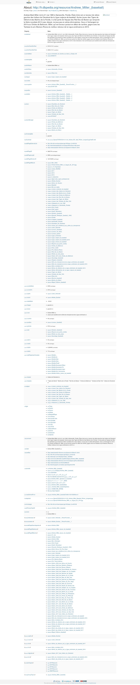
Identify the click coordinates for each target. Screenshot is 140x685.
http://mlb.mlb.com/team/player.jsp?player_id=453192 (61, 454)
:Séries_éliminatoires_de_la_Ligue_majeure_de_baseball (64, 270)
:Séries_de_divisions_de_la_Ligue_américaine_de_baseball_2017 (66, 624)
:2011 (51, 171)
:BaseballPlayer (52, 414)
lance (27, 309)
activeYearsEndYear (30, 46)
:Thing (50, 406)
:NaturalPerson (52, 428)
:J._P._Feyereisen (54, 167)
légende (29, 653)
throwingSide (28, 134)
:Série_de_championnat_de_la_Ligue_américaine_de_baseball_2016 (67, 264)
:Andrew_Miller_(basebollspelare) (58, 487)
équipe (27, 377)
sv (28, 657)
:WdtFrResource (53, 671)
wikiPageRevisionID (30, 159)
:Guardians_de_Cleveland (56, 104)
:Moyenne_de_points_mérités (57, 244)
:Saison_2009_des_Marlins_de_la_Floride (60, 591)
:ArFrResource (52, 663)
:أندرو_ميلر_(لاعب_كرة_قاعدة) (57, 474)
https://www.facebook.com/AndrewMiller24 (58, 462)
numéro (27, 318)
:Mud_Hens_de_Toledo (56, 106)
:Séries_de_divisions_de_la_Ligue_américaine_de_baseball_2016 (66, 622)
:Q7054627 (52, 116)
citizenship (28, 73)
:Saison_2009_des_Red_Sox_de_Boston (60, 600)
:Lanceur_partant (54, 233)
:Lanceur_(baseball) (55, 90)
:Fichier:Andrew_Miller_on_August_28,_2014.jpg (62, 165)
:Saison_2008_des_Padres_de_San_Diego (61, 581)
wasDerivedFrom (29, 494)
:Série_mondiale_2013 (55, 266)
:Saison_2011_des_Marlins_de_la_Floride (60, 602)
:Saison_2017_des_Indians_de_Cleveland (60, 614)
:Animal (50, 430)
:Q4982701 (52, 56)
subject (27, 386)
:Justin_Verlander (54, 227)
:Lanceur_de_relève (55, 231)
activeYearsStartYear (30, 50)
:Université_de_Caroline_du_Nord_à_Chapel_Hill (62, 54)
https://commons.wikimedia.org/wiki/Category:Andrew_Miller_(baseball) (66, 458)
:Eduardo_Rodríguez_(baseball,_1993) (60, 215)
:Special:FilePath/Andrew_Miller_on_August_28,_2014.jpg (65, 500)
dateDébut (28, 301)
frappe (27, 305)
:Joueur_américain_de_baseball (58, 189)
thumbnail (27, 139)
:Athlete (50, 412)
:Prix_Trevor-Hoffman (55, 561)
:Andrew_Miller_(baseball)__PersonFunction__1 (62, 84)
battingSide (28, 59)
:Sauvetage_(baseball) (55, 258)
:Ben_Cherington (54, 541)
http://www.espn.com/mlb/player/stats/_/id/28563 (60, 456)
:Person (50, 408)
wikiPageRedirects (31, 529)
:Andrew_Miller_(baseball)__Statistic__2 (60, 96)
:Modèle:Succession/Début (56, 365)
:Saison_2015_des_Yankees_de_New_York (61, 610)
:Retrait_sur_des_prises (56, 254)
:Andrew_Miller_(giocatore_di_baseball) (60, 478)
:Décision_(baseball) (55, 213)
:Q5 (50, 424)
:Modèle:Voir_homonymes (56, 371)
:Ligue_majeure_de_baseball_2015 (59, 557)
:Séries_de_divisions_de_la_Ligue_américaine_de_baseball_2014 (66, 268)
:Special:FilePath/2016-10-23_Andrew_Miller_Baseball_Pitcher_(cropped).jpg (70, 498)
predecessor (30, 517)
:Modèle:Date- (53, 361)
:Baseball (52, 185)
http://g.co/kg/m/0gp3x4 (54, 491)
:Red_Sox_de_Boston (55, 110)
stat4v (27, 351)
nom (27, 312)
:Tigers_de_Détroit (54, 112)
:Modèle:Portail (53, 363)
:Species (50, 434)
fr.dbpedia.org (73, 10)
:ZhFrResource (52, 669)
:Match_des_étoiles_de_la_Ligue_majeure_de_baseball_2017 (65, 630)
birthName (28, 65)
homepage (28, 504)
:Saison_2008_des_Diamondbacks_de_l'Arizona (62, 569)
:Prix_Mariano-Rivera (55, 250)
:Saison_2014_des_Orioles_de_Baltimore (60, 256)
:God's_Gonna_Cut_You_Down (58, 549)
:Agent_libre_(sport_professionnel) (58, 179)
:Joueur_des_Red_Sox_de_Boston (59, 197)
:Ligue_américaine (54, 235)
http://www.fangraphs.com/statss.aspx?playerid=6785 (61, 464)
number (27, 80)
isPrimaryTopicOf (29, 508)
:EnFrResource (52, 665)
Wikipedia (59, 683)
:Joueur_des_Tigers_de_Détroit (58, 199)
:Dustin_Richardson (55, 211)
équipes (27, 381)
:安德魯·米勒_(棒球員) (55, 489)
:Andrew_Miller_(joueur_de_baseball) (59, 529)
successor (29, 521)
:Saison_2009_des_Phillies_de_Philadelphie (61, 593)
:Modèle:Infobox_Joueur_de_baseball (59, 373)
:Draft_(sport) (53, 209)
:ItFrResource (52, 667)
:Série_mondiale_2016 (55, 620)
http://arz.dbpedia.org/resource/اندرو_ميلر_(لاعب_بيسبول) (62, 476)
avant (27, 297)
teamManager (28, 120)
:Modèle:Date (53, 359)
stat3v (27, 347)
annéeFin (28, 290)
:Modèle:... (52, 355)
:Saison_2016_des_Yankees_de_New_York (61, 612)
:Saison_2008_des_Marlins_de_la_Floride (60, 575)
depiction (27, 498)
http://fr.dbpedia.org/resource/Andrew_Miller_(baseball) (68, 7)
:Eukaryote (51, 432)
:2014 (51, 175)
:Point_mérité (53, 248)
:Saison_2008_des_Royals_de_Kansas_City (61, 585)
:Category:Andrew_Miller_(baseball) (60, 470)
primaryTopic (30, 675)
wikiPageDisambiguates (32, 525)
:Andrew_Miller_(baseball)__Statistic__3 (60, 98)
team (26, 104)
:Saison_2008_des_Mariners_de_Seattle (60, 573)
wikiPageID (28, 151)
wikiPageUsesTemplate (31, 355)
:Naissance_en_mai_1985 (56, 203)
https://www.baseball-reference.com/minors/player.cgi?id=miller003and (66, 460)
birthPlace (27, 69)
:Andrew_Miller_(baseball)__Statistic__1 (60, 94)
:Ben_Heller (53, 163)
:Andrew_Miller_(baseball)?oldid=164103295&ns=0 (63, 494)
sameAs (27, 468)
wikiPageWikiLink (29, 163)
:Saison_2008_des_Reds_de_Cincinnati (60, 583)
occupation (28, 84)
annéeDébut (29, 286)
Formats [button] (51, 2)
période (27, 326)
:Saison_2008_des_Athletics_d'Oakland (60, 565)
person (35, 10)
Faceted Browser (99, 2)
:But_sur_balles (53, 187)
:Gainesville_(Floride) (55, 69)
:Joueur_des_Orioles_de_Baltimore (59, 195)
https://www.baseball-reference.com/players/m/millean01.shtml (64, 147)
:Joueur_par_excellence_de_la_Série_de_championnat (64, 225)
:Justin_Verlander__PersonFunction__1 (60, 517)
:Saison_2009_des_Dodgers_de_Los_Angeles (61, 587)
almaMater (28, 54)
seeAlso (27, 452)
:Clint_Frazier (53, 207)
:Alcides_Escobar (54, 181)
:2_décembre (53, 177)
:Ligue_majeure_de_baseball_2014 (59, 555)
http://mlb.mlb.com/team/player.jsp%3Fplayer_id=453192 (62, 143)
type (26, 406)
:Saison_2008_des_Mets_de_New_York (60, 577)
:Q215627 (52, 422)
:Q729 (51, 426)
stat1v (27, 340)
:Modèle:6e (52, 357)
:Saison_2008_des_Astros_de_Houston (60, 563)
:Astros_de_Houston (55, 183)
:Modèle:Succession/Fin (56, 367)
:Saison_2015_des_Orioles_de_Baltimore (60, 608)
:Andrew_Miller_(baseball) (55, 468)
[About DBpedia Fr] (29, 2)
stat (26, 330)
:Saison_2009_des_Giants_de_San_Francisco (61, 589)
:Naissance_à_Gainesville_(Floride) (59, 205)
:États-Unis (52, 73)
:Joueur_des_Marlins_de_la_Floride (59, 193)
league (27, 77)
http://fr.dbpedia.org (54, 10)
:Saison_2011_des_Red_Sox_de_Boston (60, 604)
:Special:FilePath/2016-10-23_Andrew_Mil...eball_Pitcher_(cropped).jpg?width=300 (72, 139)
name (26, 512)
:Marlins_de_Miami (54, 130)
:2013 (51, 173)
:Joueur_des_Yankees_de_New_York (59, 201)
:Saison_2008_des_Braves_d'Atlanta (59, 567)
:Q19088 (51, 420)
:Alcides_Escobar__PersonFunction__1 (60, 521)
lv (27, 647)
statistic (27, 94)
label (26, 449)
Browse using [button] (41, 2)
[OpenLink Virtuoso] (57, 681)
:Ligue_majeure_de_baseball (57, 77)
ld (27, 643)
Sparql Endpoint (112, 2)
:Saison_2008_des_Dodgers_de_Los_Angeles (61, 571)
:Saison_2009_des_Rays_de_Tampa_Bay (60, 597)
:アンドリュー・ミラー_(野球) (57, 480)
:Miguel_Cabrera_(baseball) (57, 282)
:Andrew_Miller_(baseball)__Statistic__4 (60, 100)
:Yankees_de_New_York (56, 114)
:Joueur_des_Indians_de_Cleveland (59, 191)
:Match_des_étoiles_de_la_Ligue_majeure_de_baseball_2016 (65, 628)
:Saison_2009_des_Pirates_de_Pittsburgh (60, 595)
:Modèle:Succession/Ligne (56, 369)
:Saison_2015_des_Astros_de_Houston (60, 606)
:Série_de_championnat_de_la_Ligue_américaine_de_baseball (66, 262)
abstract (27, 34)
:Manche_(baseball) (55, 278)
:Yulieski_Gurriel (54, 626)
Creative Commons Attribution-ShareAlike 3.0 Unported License (83, 683)
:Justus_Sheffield (54, 169)
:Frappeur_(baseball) (55, 219)
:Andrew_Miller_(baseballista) (57, 485)
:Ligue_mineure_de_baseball (57, 242)
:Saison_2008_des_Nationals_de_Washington (61, 579)
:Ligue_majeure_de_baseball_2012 (59, 239)
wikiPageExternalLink (30, 143)
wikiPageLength (29, 155)
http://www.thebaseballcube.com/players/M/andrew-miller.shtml (64, 145)
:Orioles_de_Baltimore (55, 108)
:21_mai (52, 535)
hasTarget (29, 663)
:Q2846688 (52, 472)
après (27, 293)
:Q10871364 (52, 86)
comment (27, 438)
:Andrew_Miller (53, 525)
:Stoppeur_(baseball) (55, 260)
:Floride (51, 217)
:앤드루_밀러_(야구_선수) (56, 482)
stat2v (27, 343)
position (27, 90)
